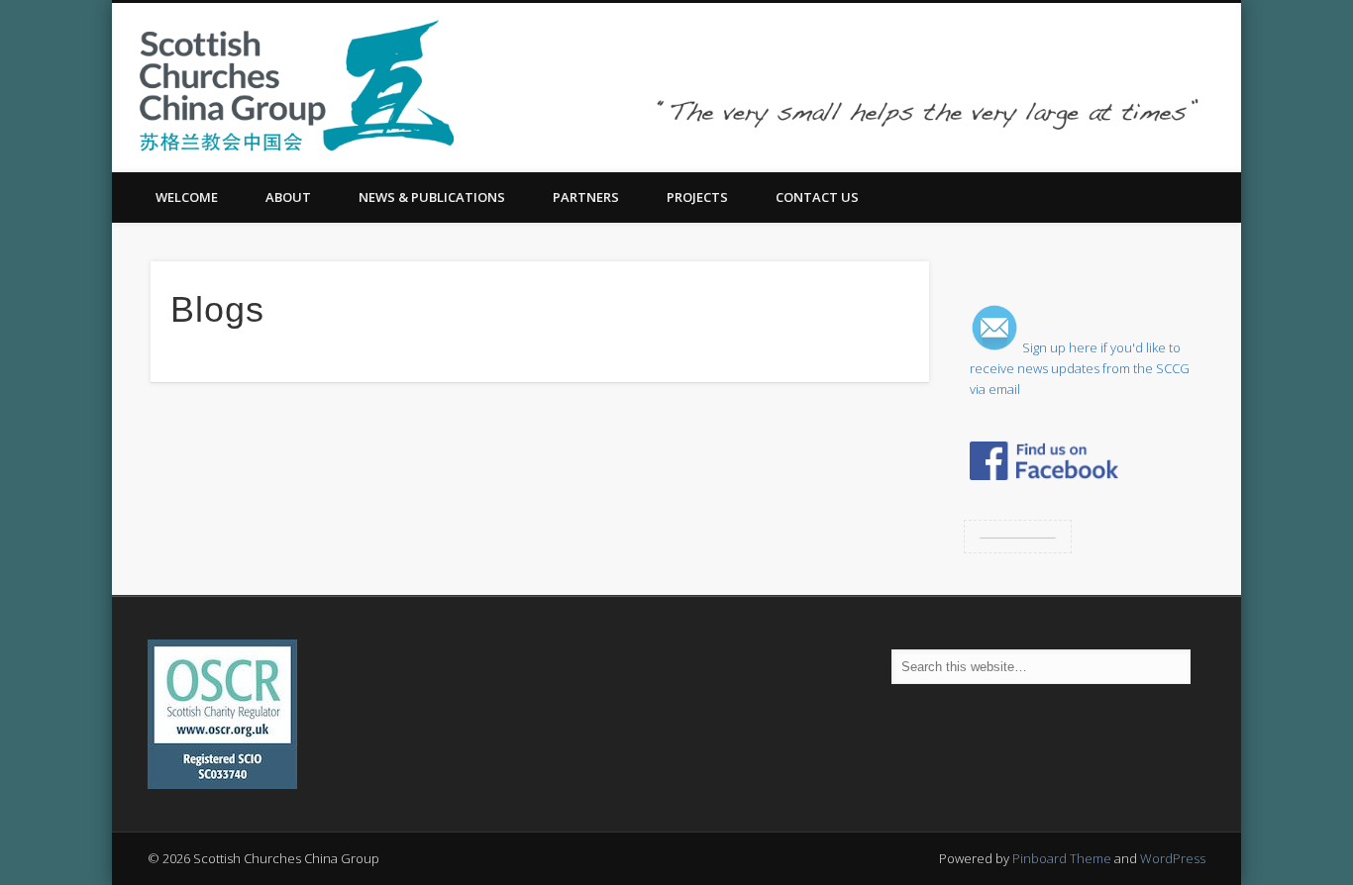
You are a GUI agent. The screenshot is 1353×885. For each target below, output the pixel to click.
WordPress (1172, 858)
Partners (586, 197)
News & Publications (432, 197)
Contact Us (817, 197)
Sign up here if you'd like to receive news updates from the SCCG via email (1080, 368)
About (288, 197)
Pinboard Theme (1061, 858)
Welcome (187, 197)
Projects (697, 197)
